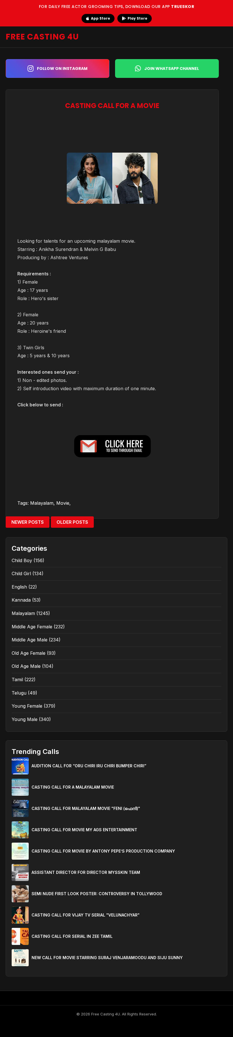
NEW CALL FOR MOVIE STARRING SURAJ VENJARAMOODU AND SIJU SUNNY (107, 957)
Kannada (21, 600)
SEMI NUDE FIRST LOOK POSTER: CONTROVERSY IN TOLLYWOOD (97, 893)
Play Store (137, 18)
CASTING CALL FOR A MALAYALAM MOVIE (73, 787)
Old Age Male (26, 666)
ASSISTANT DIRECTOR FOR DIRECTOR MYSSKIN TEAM (86, 872)
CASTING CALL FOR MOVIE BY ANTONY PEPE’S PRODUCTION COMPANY (103, 851)
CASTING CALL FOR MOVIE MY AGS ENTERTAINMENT (84, 829)
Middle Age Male (29, 640)
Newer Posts (27, 522)
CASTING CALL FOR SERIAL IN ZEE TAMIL (72, 936)
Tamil (17, 679)
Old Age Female (28, 653)
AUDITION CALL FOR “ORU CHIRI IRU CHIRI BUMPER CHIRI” (89, 765)
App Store (100, 18)
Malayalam (41, 503)
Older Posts (72, 522)
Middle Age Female (32, 626)
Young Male (25, 719)
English (19, 587)
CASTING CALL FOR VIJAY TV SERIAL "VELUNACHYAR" (86, 915)
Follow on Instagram (62, 68)
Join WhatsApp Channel (171, 68)
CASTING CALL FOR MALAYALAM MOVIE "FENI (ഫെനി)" (86, 808)
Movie (62, 503)
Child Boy (22, 560)
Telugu (19, 693)
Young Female (27, 706)
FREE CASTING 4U (42, 36)
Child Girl (21, 573)
